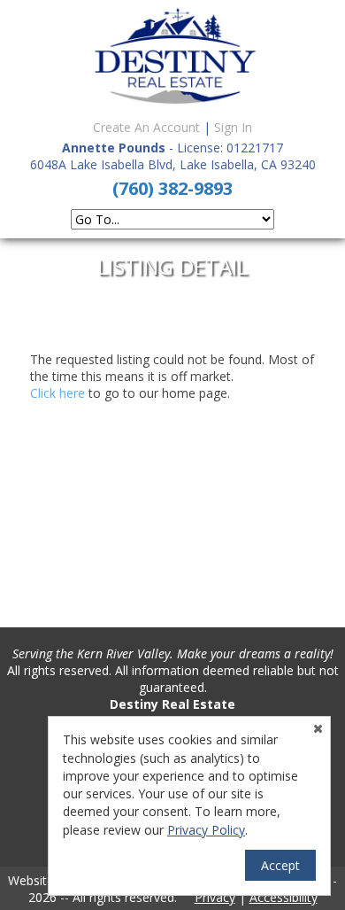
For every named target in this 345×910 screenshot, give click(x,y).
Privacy (215, 897)
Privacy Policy (206, 829)
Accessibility (283, 897)
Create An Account (146, 127)
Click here (57, 393)
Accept (280, 865)
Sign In (233, 127)
